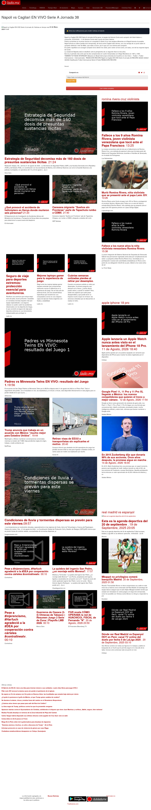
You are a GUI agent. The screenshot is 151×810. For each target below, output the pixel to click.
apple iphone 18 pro (115, 302)
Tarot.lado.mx (110, 796)
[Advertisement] (51, 239)
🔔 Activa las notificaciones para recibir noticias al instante (85, 31)
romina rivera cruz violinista (120, 99)
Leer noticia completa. (107, 88)
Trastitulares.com (72, 804)
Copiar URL (71, 81)
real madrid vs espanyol (118, 512)
